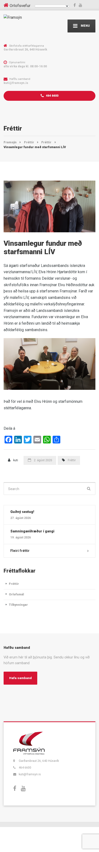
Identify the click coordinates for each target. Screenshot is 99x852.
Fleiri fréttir (20, 551)
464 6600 (51, 95)
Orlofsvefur (20, 5)
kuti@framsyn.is (30, 774)
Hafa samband (20, 678)
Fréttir (72, 460)
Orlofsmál (16, 594)
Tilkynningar (18, 604)
